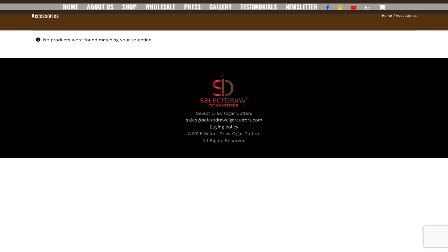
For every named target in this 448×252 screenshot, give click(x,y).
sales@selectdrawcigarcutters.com (224, 119)
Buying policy (224, 127)
